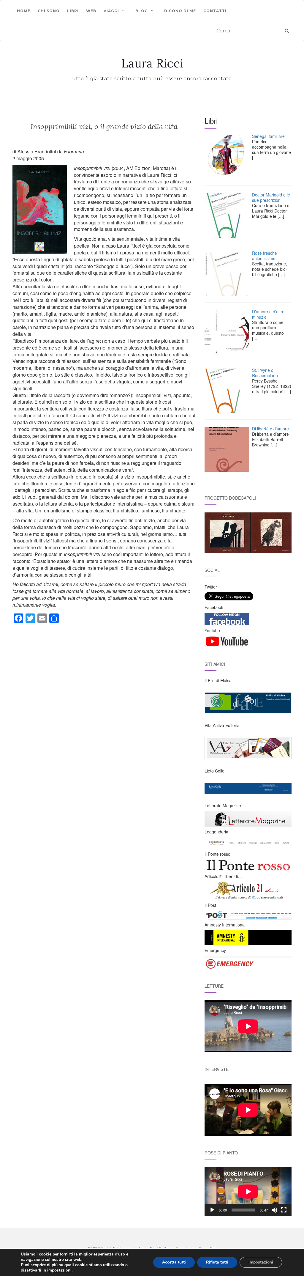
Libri (73, 11)
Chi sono (49, 11)
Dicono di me (180, 11)
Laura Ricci (152, 63)
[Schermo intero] (284, 1210)
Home (23, 11)
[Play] (212, 1210)
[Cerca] (287, 31)
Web (91, 11)
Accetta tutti (174, 1262)
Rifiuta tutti (217, 1262)
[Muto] (274, 1210)
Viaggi (111, 11)
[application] (248, 1191)
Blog (141, 11)
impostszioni (59, 1270)
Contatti (215, 11)
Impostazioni (260, 1262)
